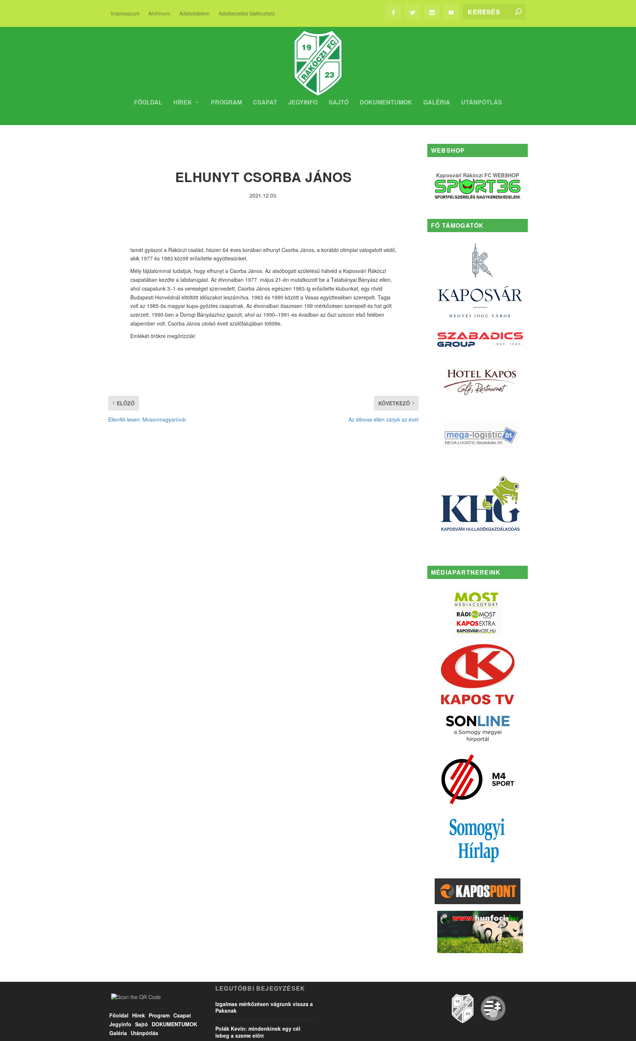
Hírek (182, 102)
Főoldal (148, 102)
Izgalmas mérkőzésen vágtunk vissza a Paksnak (264, 1007)
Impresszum (125, 13)
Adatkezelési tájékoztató (247, 13)
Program (226, 102)
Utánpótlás (481, 102)
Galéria (436, 102)
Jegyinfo (303, 102)
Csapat (265, 102)
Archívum (159, 13)
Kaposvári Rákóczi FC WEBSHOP (477, 175)
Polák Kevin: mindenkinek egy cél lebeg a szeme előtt (257, 1032)
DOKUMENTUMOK (386, 102)
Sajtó (339, 102)
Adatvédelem (194, 13)
